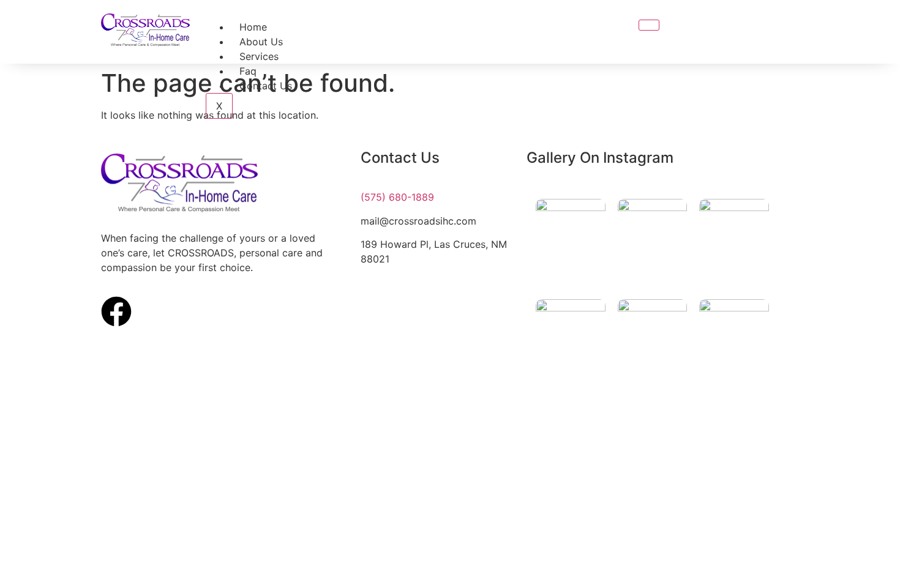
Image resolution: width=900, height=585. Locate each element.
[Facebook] (116, 311)
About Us (261, 41)
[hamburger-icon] (649, 25)
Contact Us (265, 86)
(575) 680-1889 (397, 197)
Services (259, 56)
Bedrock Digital (479, 414)
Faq (248, 71)
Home (253, 27)
